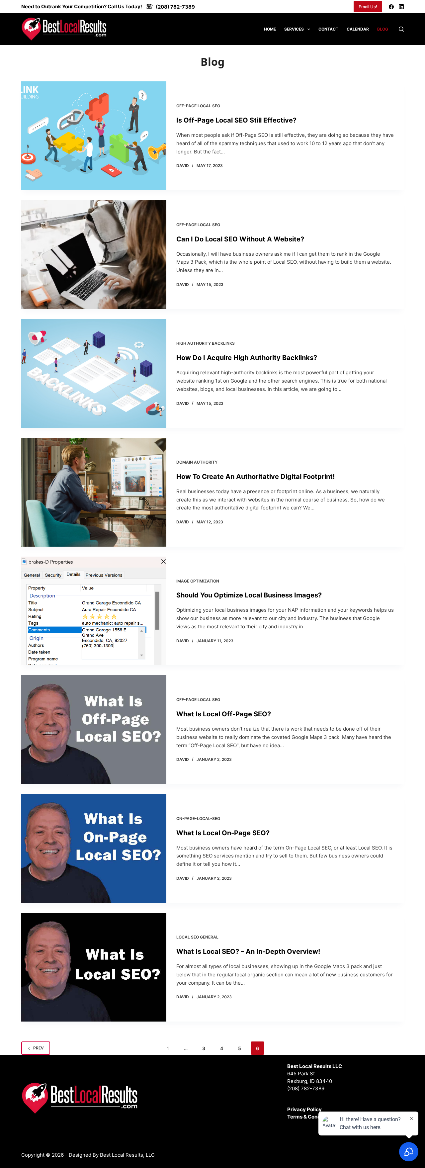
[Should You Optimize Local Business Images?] (93, 611)
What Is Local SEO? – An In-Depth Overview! (248, 951)
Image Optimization (197, 581)
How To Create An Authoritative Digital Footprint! (255, 477)
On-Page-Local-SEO (198, 818)
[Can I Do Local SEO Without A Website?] (93, 254)
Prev (38, 1047)
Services (294, 29)
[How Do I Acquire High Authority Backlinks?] (93, 373)
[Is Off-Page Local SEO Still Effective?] (93, 135)
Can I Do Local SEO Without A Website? (240, 239)
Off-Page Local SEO (198, 105)
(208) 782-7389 (305, 1088)
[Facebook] (391, 6)
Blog (382, 29)
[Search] (401, 29)
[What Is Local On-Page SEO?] (93, 848)
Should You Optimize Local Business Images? (249, 595)
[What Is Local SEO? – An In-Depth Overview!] (93, 967)
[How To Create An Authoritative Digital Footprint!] (93, 492)
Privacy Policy (304, 1109)
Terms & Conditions (310, 1117)
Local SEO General (197, 937)
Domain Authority (196, 462)
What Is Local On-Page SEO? (223, 833)
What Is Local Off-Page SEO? (223, 714)
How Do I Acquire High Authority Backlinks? (246, 358)
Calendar (358, 29)
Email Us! (368, 6)
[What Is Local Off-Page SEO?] (93, 729)
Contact (328, 29)
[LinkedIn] (401, 6)
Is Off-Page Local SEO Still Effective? (236, 120)
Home (270, 29)
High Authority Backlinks (205, 343)
